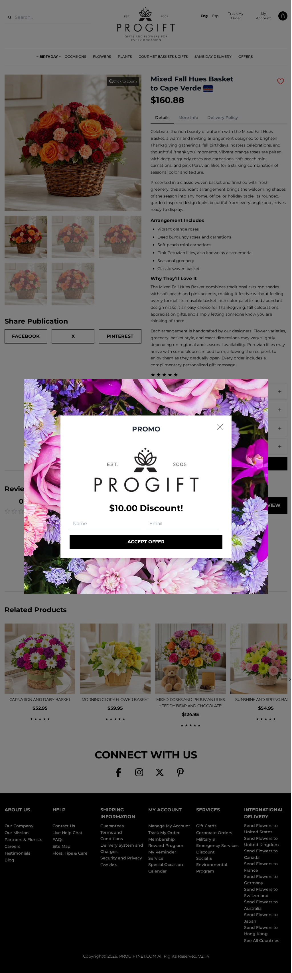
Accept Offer (146, 541)
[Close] (220, 427)
